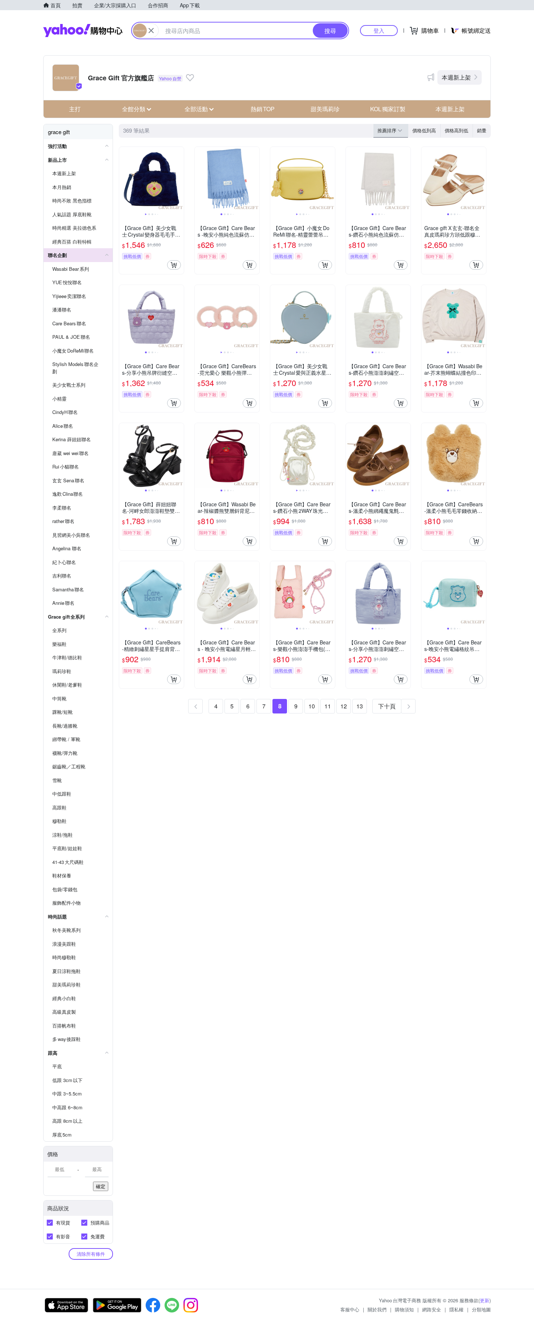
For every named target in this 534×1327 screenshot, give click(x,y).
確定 (100, 1186)
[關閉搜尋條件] (151, 30)
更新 (484, 1300)
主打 (75, 109)
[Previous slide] (124, 179)
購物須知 (404, 1309)
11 (327, 706)
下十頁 (387, 706)
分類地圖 (481, 1309)
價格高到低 (456, 130)
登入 (378, 30)
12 (343, 706)
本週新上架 (456, 77)
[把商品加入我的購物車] (174, 265)
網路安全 (431, 1309)
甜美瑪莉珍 (325, 109)
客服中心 (349, 1309)
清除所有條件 (91, 1253)
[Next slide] (179, 179)
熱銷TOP (263, 109)
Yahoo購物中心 (82, 30)
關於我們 (377, 1309)
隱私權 (456, 1309)
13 (359, 706)
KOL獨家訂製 (387, 109)
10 (311, 706)
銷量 (481, 130)
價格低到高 (424, 130)
